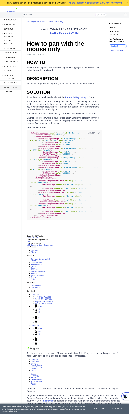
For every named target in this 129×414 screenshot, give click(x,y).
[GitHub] (36, 320)
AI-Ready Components (45, 245)
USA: (43, 296)
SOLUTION (38, 92)
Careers (33, 369)
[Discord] (36, 322)
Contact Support (114, 46)
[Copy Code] (99, 133)
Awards (33, 363)
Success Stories (36, 286)
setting (82, 97)
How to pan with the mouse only (51, 22)
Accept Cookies (99, 409)
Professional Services (38, 272)
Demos (33, 261)
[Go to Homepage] (16, 11)
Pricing (33, 252)
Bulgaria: (44, 302)
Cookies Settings (118, 409)
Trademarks (47, 400)
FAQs (33, 279)
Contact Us (35, 294)
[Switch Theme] (125, 14)
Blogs (33, 268)
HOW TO (36, 62)
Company (34, 359)
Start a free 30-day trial (64, 32)
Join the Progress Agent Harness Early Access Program (94, 3)
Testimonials (35, 287)
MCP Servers (31, 245)
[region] (64, 409)
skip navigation (10, 11)
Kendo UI (30, 241)
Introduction (10, 20)
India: (43, 300)
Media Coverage (37, 367)
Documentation (36, 262)
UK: (43, 298)
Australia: (44, 303)
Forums (33, 266)
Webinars (34, 270)
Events (33, 277)
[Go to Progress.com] (33, 349)
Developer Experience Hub (40, 259)
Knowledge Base (11, 87)
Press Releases (36, 365)
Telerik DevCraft (32, 238)
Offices (33, 370)
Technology (35, 361)
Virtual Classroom (37, 275)
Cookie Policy (29, 410)
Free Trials (34, 250)
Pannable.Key (72, 97)
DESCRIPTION (42, 78)
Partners (34, 273)
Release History (36, 264)
